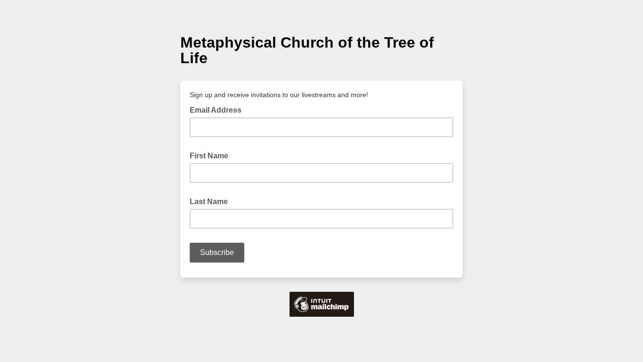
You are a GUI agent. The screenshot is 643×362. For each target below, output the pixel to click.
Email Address (218, 109)
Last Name (211, 201)
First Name (212, 155)
